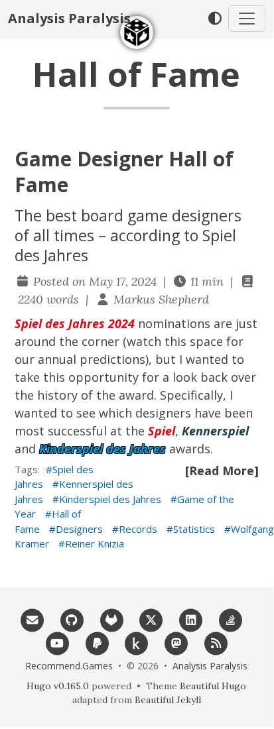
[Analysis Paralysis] (136, 32)
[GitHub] (71, 619)
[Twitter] (151, 619)
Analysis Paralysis (69, 18)
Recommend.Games (69, 665)
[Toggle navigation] (246, 18)
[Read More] (222, 470)
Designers (79, 528)
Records (138, 528)
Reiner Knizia (94, 543)
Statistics (194, 528)
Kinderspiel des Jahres (110, 499)
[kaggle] (136, 642)
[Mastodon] (176, 642)
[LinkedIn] (191, 619)
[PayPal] (96, 642)
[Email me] (32, 619)
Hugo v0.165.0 (58, 686)
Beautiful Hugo (213, 686)
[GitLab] (111, 619)
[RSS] (216, 642)
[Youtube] (57, 642)
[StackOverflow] (230, 619)
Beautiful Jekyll (168, 700)
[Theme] (214, 18)
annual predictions (91, 359)
